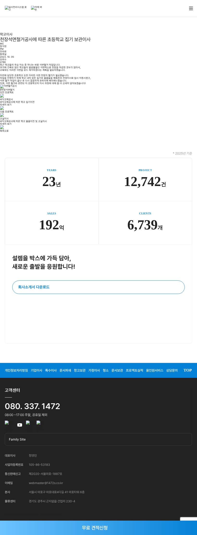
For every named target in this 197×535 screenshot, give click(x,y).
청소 (106, 370)
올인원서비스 (154, 370)
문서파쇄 (65, 370)
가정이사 (94, 370)
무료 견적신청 (95, 528)
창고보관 (80, 370)
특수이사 (51, 370)
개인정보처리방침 (16, 370)
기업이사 (36, 370)
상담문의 (172, 370)
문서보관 (117, 370)
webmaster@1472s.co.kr (46, 483)
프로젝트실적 (134, 370)
